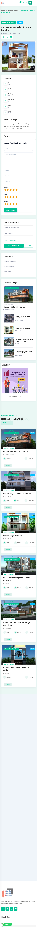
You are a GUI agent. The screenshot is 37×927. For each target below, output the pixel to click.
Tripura (18, 343)
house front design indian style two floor (24, 340)
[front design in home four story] (9, 318)
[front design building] (9, 330)
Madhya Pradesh (9, 309)
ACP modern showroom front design (16, 668)
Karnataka (19, 355)
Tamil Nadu (19, 320)
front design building (23, 328)
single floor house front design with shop (24, 352)
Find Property (13, 245)
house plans (7, 271)
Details (8, 465)
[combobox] (18, 233)
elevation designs (13, 10)
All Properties (7, 423)
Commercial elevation (10, 261)
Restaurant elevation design (14, 307)
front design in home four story (23, 317)
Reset (29, 245)
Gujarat (7, 673)
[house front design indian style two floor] (9, 341)
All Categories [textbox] (9, 233)
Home (3, 10)
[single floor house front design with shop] (9, 353)
